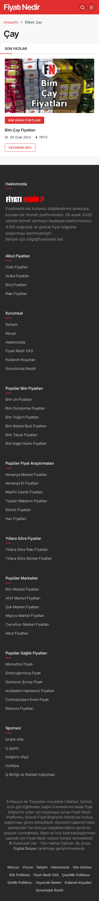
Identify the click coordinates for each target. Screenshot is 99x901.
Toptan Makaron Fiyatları (26, 501)
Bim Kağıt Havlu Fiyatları (26, 443)
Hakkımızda (15, 342)
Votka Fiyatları (17, 276)
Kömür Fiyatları (18, 509)
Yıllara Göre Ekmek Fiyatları (29, 558)
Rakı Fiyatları (16, 293)
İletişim (12, 324)
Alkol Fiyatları (17, 633)
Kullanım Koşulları (21, 359)
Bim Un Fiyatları (19, 399)
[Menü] (91, 7)
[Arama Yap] (83, 7)
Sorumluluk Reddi (21, 368)
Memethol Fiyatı (19, 664)
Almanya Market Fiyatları (26, 474)
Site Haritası (82, 867)
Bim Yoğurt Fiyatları (22, 417)
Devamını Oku (20, 147)
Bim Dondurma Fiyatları (25, 408)
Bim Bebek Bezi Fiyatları (26, 426)
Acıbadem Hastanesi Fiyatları (30, 690)
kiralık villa (14, 739)
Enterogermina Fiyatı (23, 673)
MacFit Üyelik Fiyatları (24, 492)
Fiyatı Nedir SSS (19, 351)
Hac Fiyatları (16, 518)
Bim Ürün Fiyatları (24, 120)
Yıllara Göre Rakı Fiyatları (27, 549)
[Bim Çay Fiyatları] (49, 86)
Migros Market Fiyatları (25, 615)
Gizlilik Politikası (19, 882)
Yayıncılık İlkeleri (48, 882)
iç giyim (12, 748)
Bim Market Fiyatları (22, 589)
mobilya (12, 765)
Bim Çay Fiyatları (20, 130)
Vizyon (27, 867)
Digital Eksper (25, 848)
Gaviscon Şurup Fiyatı (24, 682)
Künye (11, 333)
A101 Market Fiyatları (23, 598)
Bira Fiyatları (16, 284)
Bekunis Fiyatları (20, 708)
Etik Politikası (19, 875)
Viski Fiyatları (17, 267)
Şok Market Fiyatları (22, 607)
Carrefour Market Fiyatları (27, 624)
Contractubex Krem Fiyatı (27, 699)
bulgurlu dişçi (17, 757)
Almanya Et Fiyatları (22, 483)
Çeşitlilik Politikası (76, 875)
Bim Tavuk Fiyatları (21, 435)
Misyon (13, 867)
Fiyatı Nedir (22, 7)
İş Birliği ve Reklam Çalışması (30, 774)
